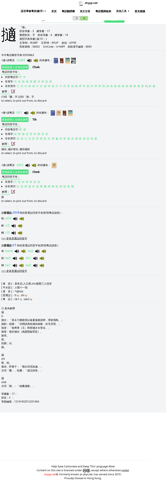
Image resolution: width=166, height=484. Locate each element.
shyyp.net (50, 474)
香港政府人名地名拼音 (15, 67)
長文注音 (85, 11)
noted (125, 470)
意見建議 (140, 11)
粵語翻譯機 (68, 11)
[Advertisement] (83, 436)
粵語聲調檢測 (103, 11)
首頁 (54, 11)
